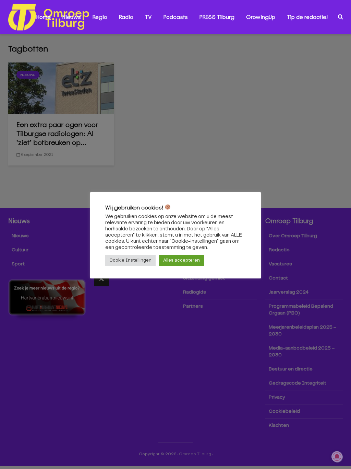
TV (148, 17)
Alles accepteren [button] (181, 260)
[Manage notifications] (336, 456)
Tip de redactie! (307, 17)
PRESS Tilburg (216, 17)
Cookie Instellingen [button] (130, 260)
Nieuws (71, 17)
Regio (100, 17)
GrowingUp (260, 17)
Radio (126, 17)
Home (43, 17)
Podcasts (176, 17)
